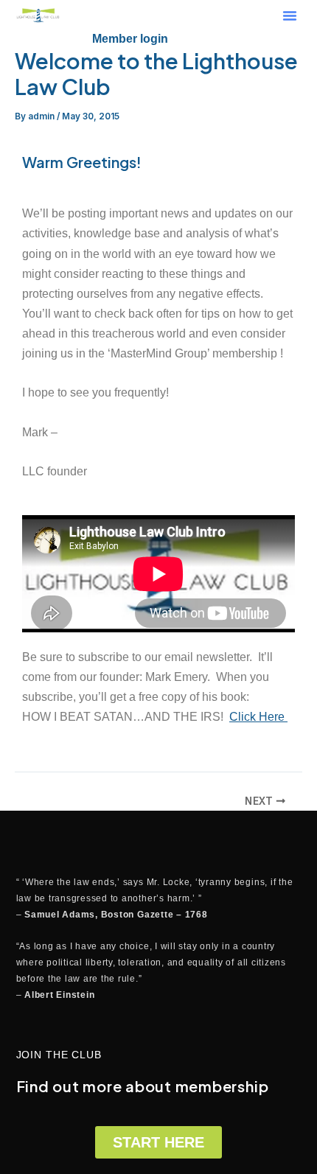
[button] (290, 15)
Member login (130, 38)
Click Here (258, 716)
